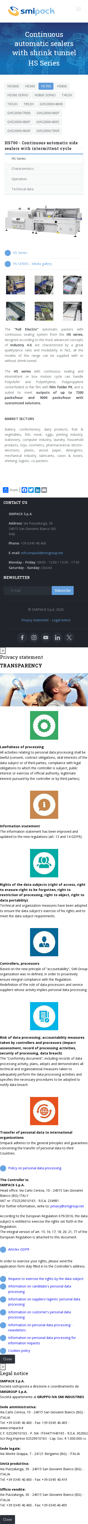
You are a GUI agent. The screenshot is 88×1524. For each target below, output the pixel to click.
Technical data (22, 189)
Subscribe (63, 590)
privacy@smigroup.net (67, 1206)
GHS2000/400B (51, 104)
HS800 (62, 86)
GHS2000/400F (48, 113)
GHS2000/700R (47, 130)
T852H (28, 104)
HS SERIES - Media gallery (32, 263)
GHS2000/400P (18, 122)
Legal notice (61, 620)
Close (7, 1359)
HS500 (30, 86)
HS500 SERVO (17, 95)
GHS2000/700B (19, 113)
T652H (12, 104)
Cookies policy (19, 1350)
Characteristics (22, 168)
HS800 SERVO (45, 95)
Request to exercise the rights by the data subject (46, 1278)
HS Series (18, 158)
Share (13, 490)
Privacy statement (35, 620)
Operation (19, 179)
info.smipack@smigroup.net (42, 553)
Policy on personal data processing (34, 1168)
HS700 (46, 86)
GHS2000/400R (18, 130)
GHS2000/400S (47, 122)
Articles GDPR (18, 1249)
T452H (67, 95)
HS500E (13, 86)
